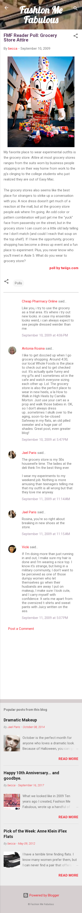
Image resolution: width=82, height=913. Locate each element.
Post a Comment (21, 629)
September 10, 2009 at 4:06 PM (45, 335)
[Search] (75, 9)
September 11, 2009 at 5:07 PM (45, 618)
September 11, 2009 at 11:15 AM (46, 534)
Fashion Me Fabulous (41, 15)
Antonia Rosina (33, 348)
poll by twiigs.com (63, 268)
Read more (68, 759)
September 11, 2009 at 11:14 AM (46, 499)
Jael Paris (29, 453)
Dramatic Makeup (20, 720)
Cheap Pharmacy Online (39, 301)
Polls (18, 283)
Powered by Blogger (43, 895)
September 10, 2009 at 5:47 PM (45, 440)
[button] (75, 36)
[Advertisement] (41, 663)
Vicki (25, 547)
